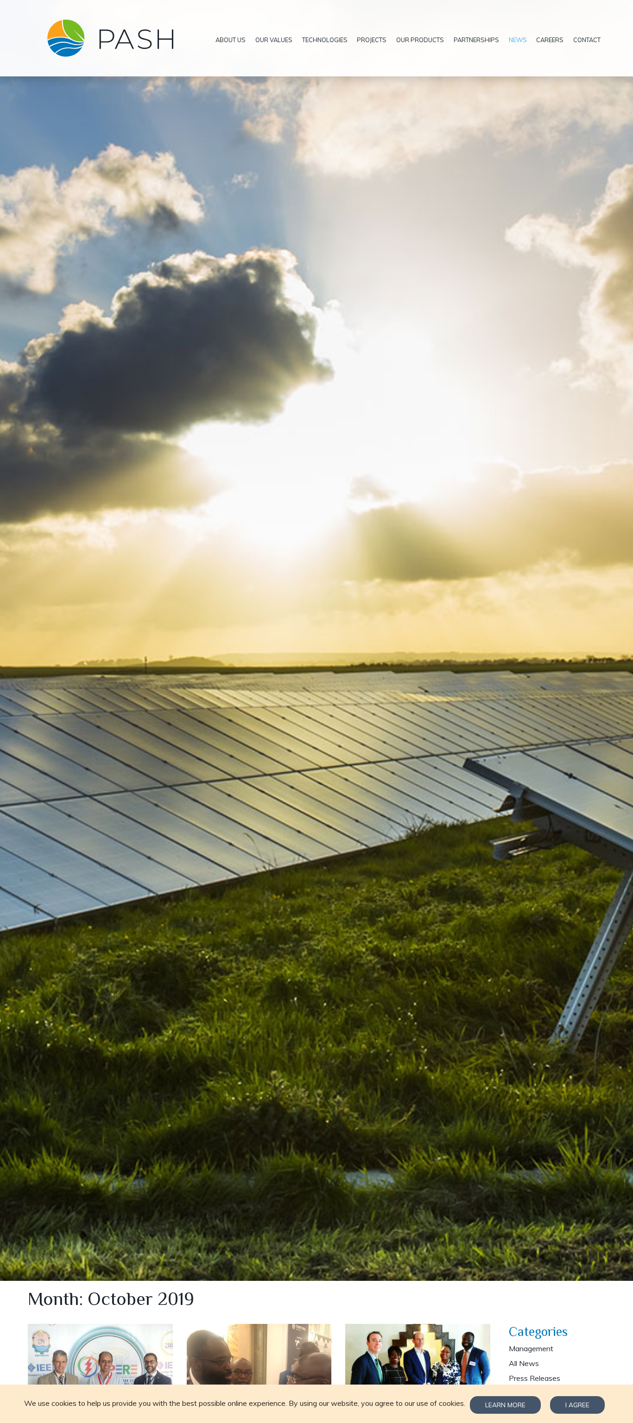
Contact (587, 40)
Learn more (505, 1405)
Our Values (273, 40)
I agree (577, 1405)
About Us (230, 40)
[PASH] (119, 38)
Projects (371, 40)
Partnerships (476, 40)
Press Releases (534, 1378)
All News (524, 1363)
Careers (549, 40)
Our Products (420, 40)
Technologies (325, 40)
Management (531, 1348)
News (518, 40)
